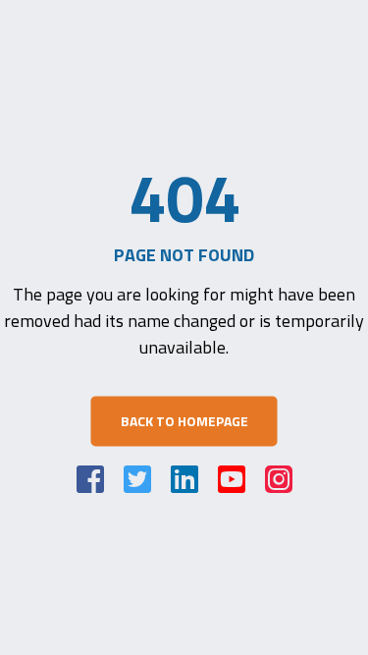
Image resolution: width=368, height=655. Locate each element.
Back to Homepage (184, 420)
